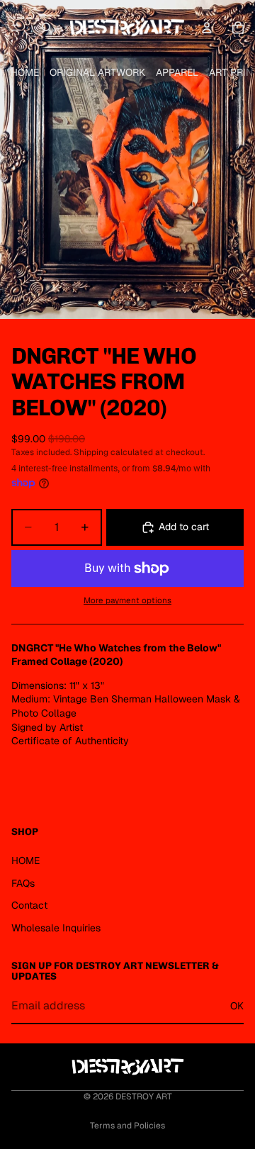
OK (237, 1005)
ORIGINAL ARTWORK (97, 72)
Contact (29, 905)
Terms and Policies (127, 1125)
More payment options (127, 600)
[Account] (206, 27)
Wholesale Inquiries (56, 927)
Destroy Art (143, 1096)
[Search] (46, 27)
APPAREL (177, 72)
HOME (25, 72)
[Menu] (16, 27)
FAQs (23, 883)
